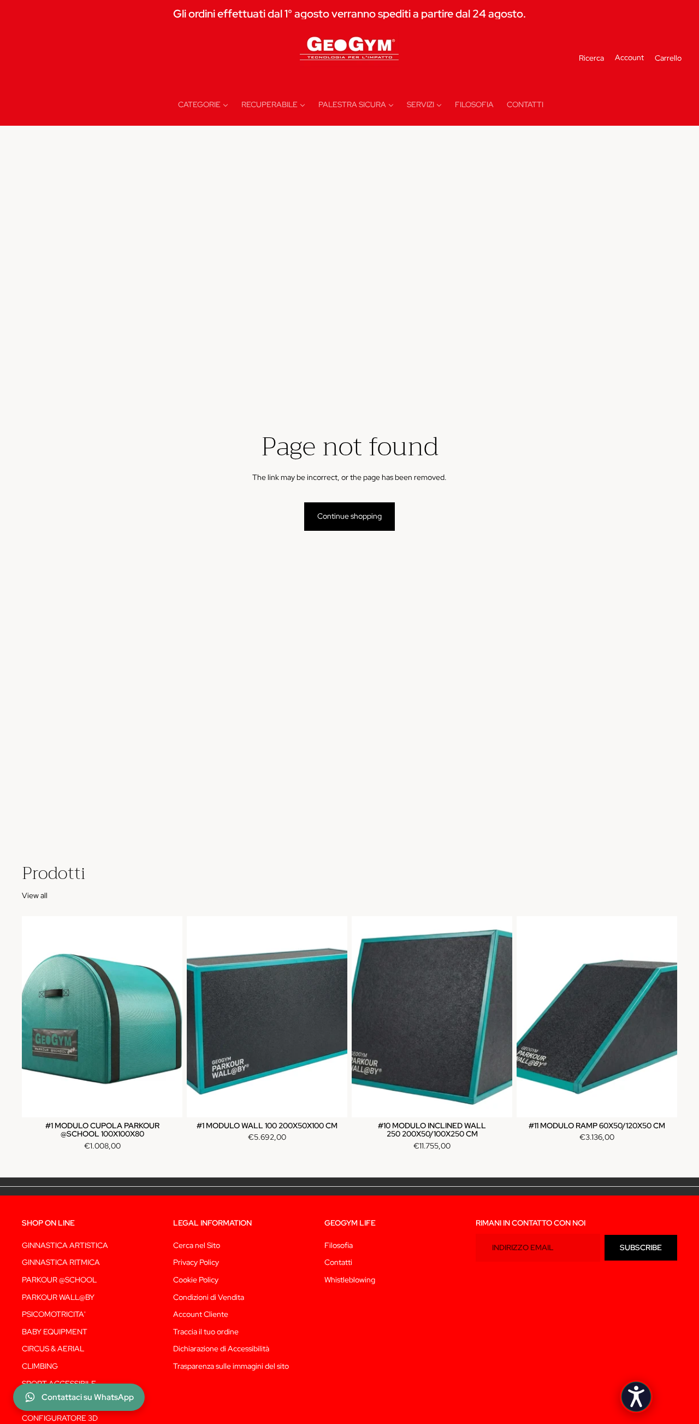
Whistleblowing (349, 1280)
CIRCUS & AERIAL (53, 1349)
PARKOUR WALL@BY (58, 1297)
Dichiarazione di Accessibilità (221, 1349)
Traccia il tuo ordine (206, 1332)
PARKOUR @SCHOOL (59, 1280)
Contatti (338, 1263)
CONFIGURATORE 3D (60, 1418)
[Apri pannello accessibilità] (636, 1396)
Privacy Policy (196, 1263)
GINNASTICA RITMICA (61, 1263)
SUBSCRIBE (641, 1247)
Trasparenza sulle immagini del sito (231, 1366)
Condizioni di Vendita (208, 1297)
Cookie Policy (195, 1280)
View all (35, 895)
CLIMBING (40, 1366)
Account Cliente (200, 1315)
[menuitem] (203, 104)
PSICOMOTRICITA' (54, 1315)
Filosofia (338, 1245)
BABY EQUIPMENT (54, 1332)
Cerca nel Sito (196, 1245)
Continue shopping (349, 516)
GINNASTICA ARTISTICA (65, 1245)
